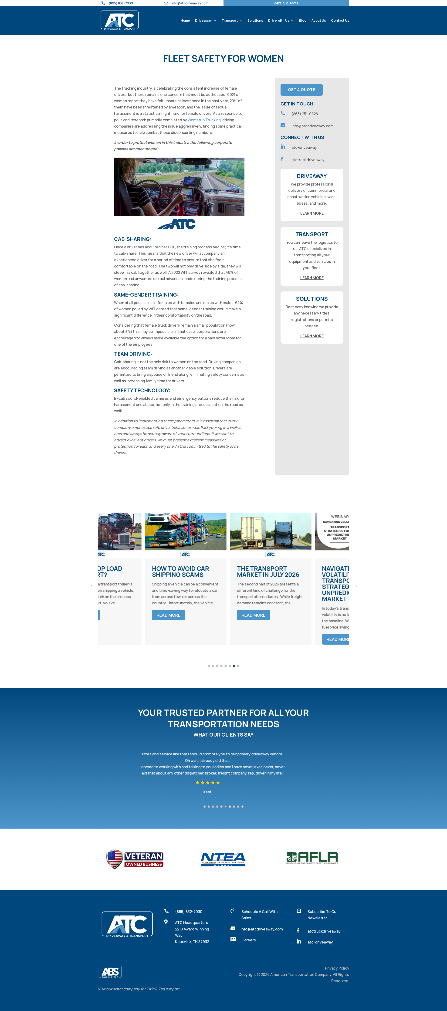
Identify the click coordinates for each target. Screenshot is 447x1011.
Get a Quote (286, 3)
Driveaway (203, 20)
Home (185, 20)
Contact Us (340, 20)
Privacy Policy (337, 968)
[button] (356, 586)
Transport (230, 20)
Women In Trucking (204, 119)
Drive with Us (278, 20)
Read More (121, 615)
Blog (302, 20)
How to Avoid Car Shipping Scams (133, 571)
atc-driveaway (304, 147)
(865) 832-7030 (188, 911)
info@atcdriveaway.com (190, 3)
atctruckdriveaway (308, 159)
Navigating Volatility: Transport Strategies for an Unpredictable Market (304, 583)
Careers (248, 940)
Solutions (255, 20)
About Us (319, 20)
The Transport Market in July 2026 (221, 571)
